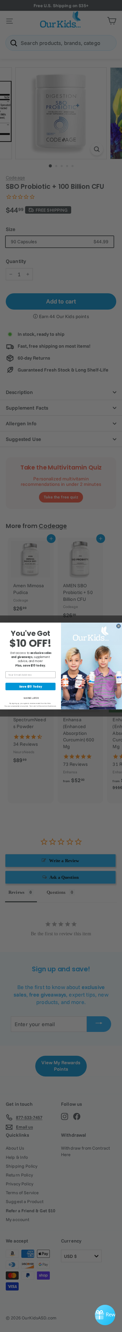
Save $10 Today (30, 687)
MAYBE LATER (31, 698)
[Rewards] (105, 1315)
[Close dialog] (118, 626)
